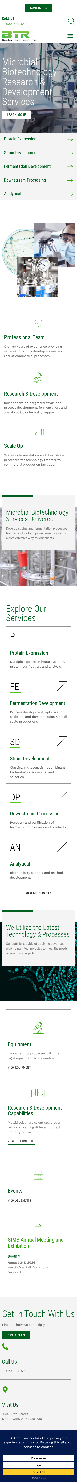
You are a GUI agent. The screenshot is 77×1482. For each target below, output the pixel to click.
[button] (71, 21)
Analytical (12, 193)
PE (15, 636)
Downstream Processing (25, 180)
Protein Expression (20, 138)
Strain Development (21, 152)
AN (15, 847)
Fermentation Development (27, 166)
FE (14, 686)
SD (15, 742)
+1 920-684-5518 (15, 24)
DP (15, 797)
